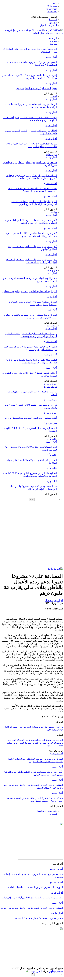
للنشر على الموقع (48, 25)
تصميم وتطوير (56, 971)
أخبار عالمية (57, 913)
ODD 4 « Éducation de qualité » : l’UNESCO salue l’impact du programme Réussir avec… (32, 189)
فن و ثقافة (51, 270)
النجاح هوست (35, 971)
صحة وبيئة (52, 325)
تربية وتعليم (51, 154)
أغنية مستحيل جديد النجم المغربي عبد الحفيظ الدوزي (31, 418)
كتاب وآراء (52, 439)
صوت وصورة (50, 383)
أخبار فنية (52, 273)
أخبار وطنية (51, 57)
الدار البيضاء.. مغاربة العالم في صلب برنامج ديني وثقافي (29, 291)
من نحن (53, 22)
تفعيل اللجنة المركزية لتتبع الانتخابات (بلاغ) (36, 88)
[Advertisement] (32, 534)
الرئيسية (53, 38)
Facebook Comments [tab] (47, 811)
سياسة (53, 41)
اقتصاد (53, 96)
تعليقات (53, 814)
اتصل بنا (53, 19)
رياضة (54, 212)
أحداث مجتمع (50, 183)
